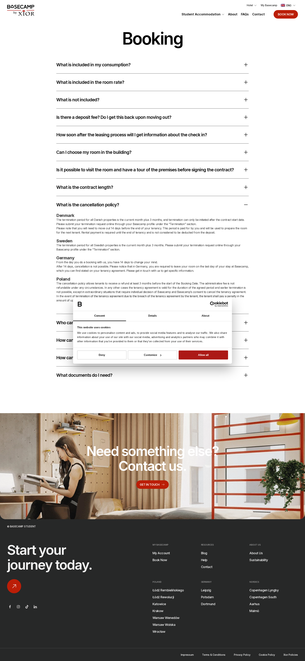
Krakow (157, 611)
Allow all (203, 354)
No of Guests (117, 495)
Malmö (254, 611)
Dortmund (208, 604)
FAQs (245, 14)
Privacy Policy (242, 654)
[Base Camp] (21, 10)
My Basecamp (269, 5)
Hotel (250, 5)
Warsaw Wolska (163, 625)
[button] (288, 5)
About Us (256, 553)
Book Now (286, 14)
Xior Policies (290, 654)
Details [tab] (152, 315)
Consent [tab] (99, 315)
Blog (204, 553)
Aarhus (254, 604)
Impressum (187, 654)
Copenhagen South (262, 597)
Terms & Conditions (213, 654)
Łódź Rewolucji (163, 597)
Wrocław (158, 631)
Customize (150, 354)
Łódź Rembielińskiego (168, 590)
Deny (102, 354)
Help (204, 560)
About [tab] (205, 315)
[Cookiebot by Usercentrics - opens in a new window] (212, 304)
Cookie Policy (267, 654)
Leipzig (206, 590)
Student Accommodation (201, 14)
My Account (161, 553)
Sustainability (258, 560)
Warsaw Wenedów (165, 618)
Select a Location (119, 460)
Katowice (159, 604)
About (232, 14)
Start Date (115, 477)
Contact (258, 14)
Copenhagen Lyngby (264, 590)
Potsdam (207, 597)
